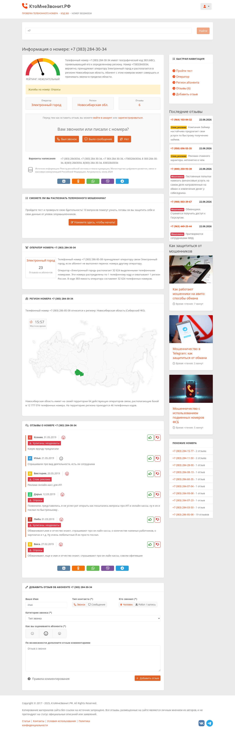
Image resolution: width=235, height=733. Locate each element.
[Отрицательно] (59, 633)
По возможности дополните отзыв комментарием (57, 642)
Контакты (38, 721)
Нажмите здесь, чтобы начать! (94, 222)
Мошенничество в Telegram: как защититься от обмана (190, 353)
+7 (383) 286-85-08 (183, 514)
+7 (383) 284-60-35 (183, 479)
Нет (126, 139)
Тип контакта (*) (82, 599)
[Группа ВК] (202, 723)
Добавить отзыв (149, 678)
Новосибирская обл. (93, 105)
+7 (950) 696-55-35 (181, 148)
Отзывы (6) (183, 88)
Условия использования (61, 721)
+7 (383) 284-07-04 (183, 486)
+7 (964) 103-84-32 (181, 119)
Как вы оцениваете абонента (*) (45, 626)
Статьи (26, 721)
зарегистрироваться (130, 117)
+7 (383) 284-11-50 (183, 458)
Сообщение (98, 604)
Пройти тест (184, 71)
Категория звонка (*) (38, 612)
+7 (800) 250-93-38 (181, 168)
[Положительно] (32, 633)
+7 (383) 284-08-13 (183, 472)
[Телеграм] (209, 723)
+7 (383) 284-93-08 (183, 493)
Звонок (81, 604)
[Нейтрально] (46, 633)
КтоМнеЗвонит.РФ (50, 6)
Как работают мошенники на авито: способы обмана (189, 293)
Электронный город (46, 105)
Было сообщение (100, 139)
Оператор (182, 76)
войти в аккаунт (102, 117)
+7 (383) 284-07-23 (183, 500)
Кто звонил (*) (128, 599)
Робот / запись (147, 604)
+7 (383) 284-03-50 (183, 507)
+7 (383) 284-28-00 (183, 465)
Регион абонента (187, 82)
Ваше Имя (31, 599)
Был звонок (69, 139)
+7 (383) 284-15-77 (183, 451)
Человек (128, 604)
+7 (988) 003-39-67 (181, 201)
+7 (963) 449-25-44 (181, 226)
